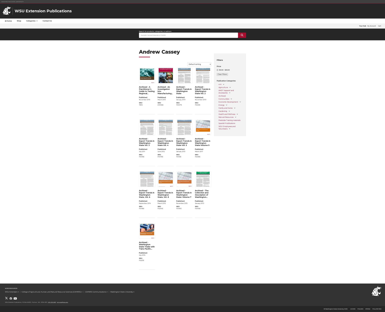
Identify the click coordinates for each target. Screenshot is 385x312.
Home (9, 21)
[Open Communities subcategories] (231, 99)
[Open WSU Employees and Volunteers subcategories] (229, 129)
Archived (222, 96)
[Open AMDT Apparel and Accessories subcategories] (229, 93)
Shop (19, 21)
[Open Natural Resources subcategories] (235, 117)
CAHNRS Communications (95, 292)
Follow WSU (376, 309)
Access (352, 309)
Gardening (223, 111)
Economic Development (228, 102)
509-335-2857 (52, 302)
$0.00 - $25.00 (224, 70)
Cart (379, 26)
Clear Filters (222, 74)
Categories (30, 21)
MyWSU (367, 309)
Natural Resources (226, 117)
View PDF (143, 113)
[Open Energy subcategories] (226, 105)
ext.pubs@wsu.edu (62, 302)
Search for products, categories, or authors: (155, 31)
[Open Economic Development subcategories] (240, 102)
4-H (220, 84)
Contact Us (47, 21)
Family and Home (226, 108)
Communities (224, 99)
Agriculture (223, 87)
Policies (360, 309)
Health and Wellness (227, 114)
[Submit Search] (242, 35)
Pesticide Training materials (229, 120)
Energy (221, 105)
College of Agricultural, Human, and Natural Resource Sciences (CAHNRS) (51, 292)
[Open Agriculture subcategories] (230, 87)
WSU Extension (11, 292)
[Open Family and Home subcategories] (235, 108)
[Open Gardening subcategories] (229, 111)
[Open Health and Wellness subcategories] (237, 114)
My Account (371, 26)
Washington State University (12, 1)
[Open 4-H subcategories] (223, 84)
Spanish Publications (227, 123)
